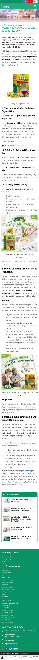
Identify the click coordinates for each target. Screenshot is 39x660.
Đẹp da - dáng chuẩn (8, 589)
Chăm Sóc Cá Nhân (7, 622)
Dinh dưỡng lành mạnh (8, 582)
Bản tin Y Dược (6, 575)
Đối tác (4, 561)
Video (3, 594)
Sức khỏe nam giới (7, 587)
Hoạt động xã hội (6, 577)
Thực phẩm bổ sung (7, 620)
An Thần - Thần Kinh (7, 615)
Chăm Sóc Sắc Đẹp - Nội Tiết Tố (10, 617)
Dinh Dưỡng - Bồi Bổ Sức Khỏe (10, 603)
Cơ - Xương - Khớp (7, 612)
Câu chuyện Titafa (7, 556)
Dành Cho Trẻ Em (6, 600)
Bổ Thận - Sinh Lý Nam (8, 610)
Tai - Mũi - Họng (6, 605)
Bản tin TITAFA (6, 570)
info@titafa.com (9, 639)
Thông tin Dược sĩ (6, 572)
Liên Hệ (4, 564)
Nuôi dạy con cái (6, 592)
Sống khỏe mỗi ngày (7, 580)
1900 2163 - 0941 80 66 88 (11, 635)
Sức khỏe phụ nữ (6, 584)
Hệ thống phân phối (7, 559)
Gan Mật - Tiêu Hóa (7, 608)
